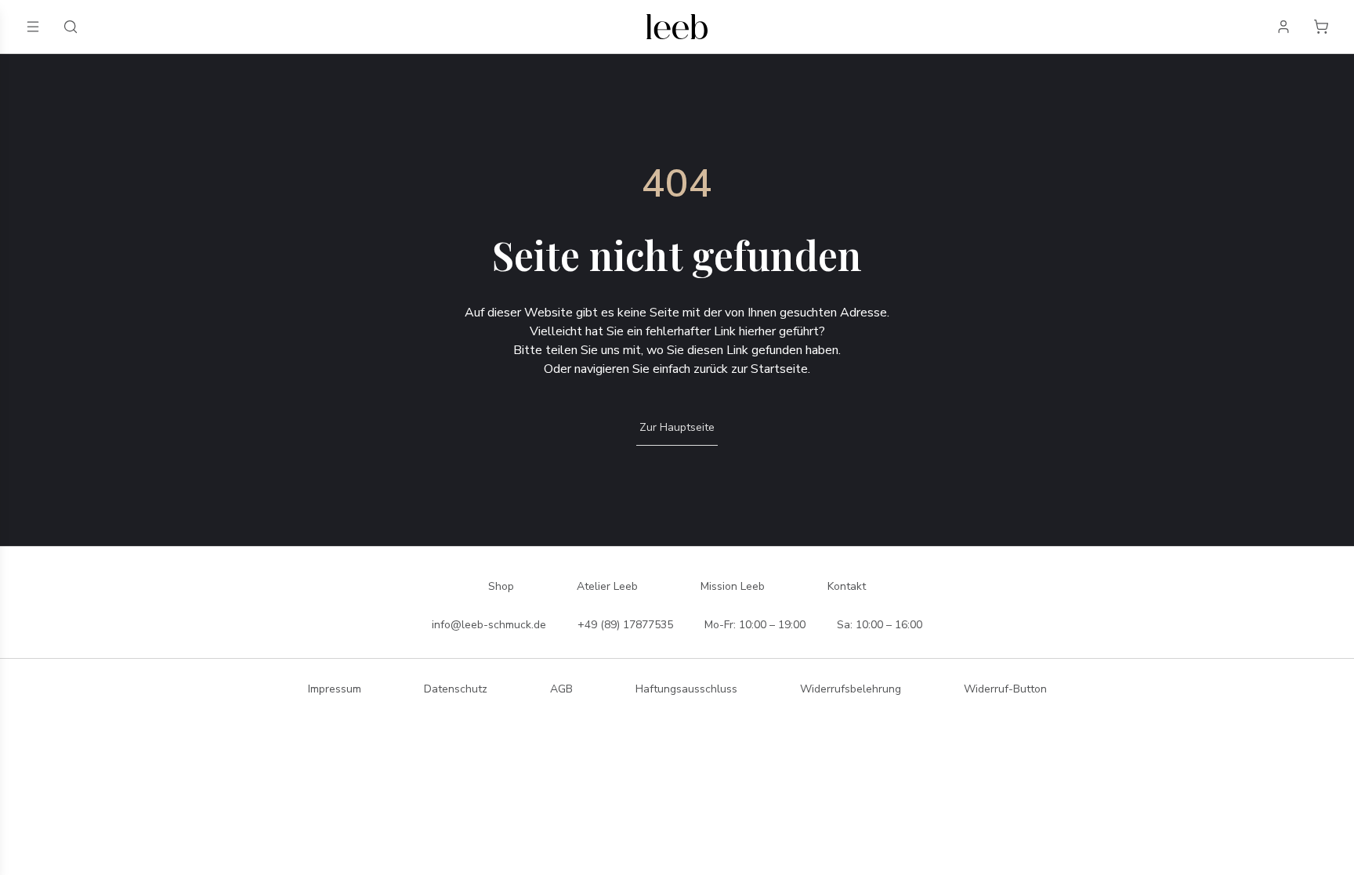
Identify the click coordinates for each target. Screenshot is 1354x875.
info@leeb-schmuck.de (489, 624)
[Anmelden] (1283, 27)
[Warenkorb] (1321, 27)
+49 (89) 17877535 (625, 624)
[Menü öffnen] (33, 27)
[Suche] (70, 27)
